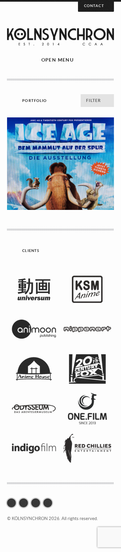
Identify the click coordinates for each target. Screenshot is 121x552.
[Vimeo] (49, 503)
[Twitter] (25, 503)
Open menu (57, 60)
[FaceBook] (13, 503)
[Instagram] (37, 503)
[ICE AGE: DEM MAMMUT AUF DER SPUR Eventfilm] (60, 163)
